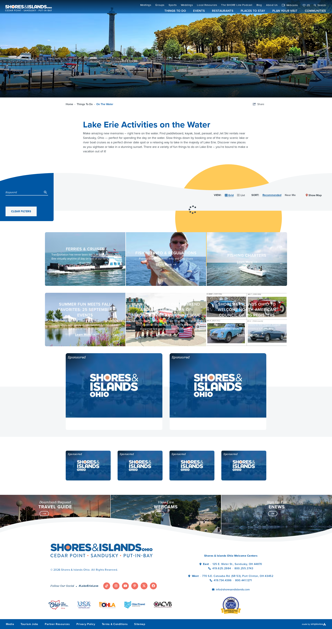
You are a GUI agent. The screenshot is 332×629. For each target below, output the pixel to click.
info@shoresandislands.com (233, 589)
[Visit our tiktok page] (106, 585)
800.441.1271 (243, 580)
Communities (315, 11)
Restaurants (222, 11)
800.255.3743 (243, 568)
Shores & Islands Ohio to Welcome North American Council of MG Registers (247, 309)
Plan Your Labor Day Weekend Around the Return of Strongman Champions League (166, 309)
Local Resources (207, 5)
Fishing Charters (246, 255)
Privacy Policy (85, 624)
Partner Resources (57, 624)
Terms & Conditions (115, 624)
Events (199, 11)
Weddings (187, 5)
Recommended (271, 195)
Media (10, 624)
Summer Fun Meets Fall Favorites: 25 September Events (85, 309)
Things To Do (175, 11)
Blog (259, 5)
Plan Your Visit (284, 11)
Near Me (290, 195)
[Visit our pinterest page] (134, 585)
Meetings (145, 5)
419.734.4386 (223, 580)
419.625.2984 (221, 568)
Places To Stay (253, 11)
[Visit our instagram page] (116, 585)
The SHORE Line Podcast (236, 5)
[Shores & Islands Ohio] (27, 6)
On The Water (105, 104)
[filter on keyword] (45, 192)
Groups (159, 5)
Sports (173, 5)
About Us (272, 5)
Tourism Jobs (29, 624)
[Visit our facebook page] (153, 585)
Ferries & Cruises (85, 249)
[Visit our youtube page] (125, 585)
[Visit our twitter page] (144, 585)
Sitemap (139, 624)
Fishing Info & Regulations (166, 253)
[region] (193, 200)
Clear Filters (21, 211)
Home (70, 104)
